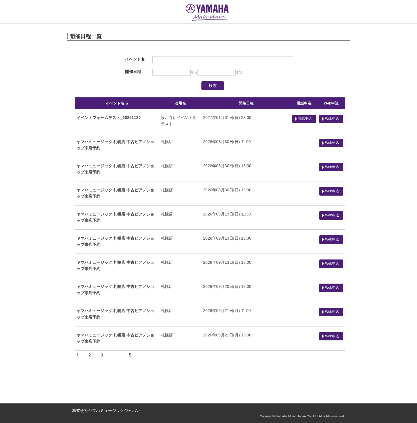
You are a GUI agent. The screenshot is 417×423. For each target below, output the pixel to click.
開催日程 (246, 103)
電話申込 (304, 103)
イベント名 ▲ (117, 103)
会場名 (180, 103)
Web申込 (331, 103)
